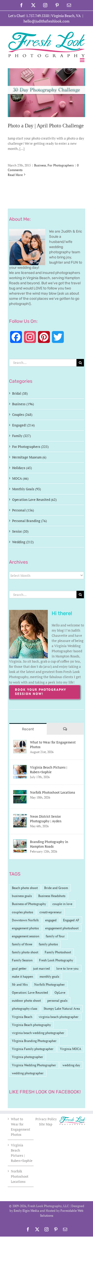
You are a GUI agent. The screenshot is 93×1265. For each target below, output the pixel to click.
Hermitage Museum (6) (29, 457)
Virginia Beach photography (31, 1025)
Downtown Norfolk (25, 920)
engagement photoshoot (62, 928)
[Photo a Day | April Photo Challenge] (46, 92)
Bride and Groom (56, 888)
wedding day (71, 1065)
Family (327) (21, 435)
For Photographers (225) (30, 446)
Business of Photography (29, 904)
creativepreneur (51, 912)
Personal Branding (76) (29, 520)
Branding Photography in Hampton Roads (49, 844)
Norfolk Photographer (49, 984)
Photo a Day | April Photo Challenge (46, 125)
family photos (48, 944)
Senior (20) (20, 531)
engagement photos (25, 928)
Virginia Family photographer (32, 1049)
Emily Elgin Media (26, 1211)
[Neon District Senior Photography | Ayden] (20, 816)
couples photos (22, 912)
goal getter (19, 968)
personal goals (57, 1000)
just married (41, 968)
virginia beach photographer (59, 1017)
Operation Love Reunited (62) (34, 499)
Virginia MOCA (70, 1049)
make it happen (22, 976)
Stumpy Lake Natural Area (62, 1008)
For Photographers (61, 165)
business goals (22, 896)
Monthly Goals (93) (26, 489)
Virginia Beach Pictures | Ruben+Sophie (48, 769)
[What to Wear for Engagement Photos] (20, 742)
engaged (51, 920)
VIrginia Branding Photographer (34, 1041)
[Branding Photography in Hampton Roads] (20, 842)
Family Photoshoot (58, 952)
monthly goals (49, 976)
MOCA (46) (20, 478)
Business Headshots (51, 896)
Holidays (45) (22, 467)
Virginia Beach (22, 1017)
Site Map (45, 1124)
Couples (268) (22, 414)
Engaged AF (71, 920)
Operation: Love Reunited (30, 992)
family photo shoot (25, 952)
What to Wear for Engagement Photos (53, 744)
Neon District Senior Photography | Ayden (45, 818)
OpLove (60, 992)
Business (40, 165)
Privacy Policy (46, 1119)
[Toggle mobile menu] (82, 60)
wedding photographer (28, 1073)
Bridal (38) (20, 393)
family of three (22, 944)
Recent (28, 729)
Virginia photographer (27, 1057)
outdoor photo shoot (26, 1000)
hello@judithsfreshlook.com (46, 21)
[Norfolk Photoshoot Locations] (20, 792)
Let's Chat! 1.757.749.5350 (28, 15)
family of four (55, 936)
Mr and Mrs (20, 984)
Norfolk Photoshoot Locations (52, 792)
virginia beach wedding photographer (38, 1033)
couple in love (62, 904)
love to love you (67, 968)
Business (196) (23, 404)
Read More (15, 175)
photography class (24, 1008)
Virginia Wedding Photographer (34, 1065)
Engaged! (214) (23, 425)
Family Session (22, 960)
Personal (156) (23, 510)
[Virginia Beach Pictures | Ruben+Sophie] (20, 767)
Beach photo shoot (25, 888)
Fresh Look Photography (56, 960)
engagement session (25, 936)
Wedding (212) (23, 542)
